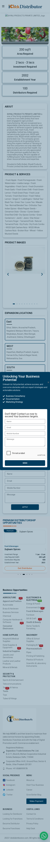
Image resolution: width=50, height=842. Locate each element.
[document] (25, 421)
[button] (48, 382)
